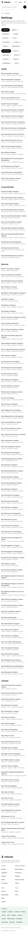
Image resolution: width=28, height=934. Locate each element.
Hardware (17, 876)
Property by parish (19, 879)
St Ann (8, 915)
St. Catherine (6, 42)
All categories (6, 51)
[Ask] (25, 7)
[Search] (16, 2)
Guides (17, 883)
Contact (3, 901)
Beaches (16, 59)
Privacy (17, 891)
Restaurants (7, 55)
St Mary (4, 915)
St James (20, 915)
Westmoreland (16, 46)
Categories (4, 872)
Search (3, 879)
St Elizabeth (19, 918)
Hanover (4, 918)
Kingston (15, 30)
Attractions (6, 59)
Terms (16, 894)
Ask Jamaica (4, 883)
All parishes (5, 30)
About (2, 898)
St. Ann (15, 38)
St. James (17, 42)
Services (17, 55)
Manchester (6, 34)
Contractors (18, 872)
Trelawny (5, 46)
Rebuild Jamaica (19, 869)
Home (2, 13)
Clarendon (12, 922)
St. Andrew (6, 38)
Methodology (4, 894)
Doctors (16, 51)
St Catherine (19, 922)
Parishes (3, 876)
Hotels (17, 63)
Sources (3, 891)
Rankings (3, 869)
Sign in (20, 2)
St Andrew (10, 911)
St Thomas (17, 911)
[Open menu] (25, 2)
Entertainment (7, 63)
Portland (16, 34)
